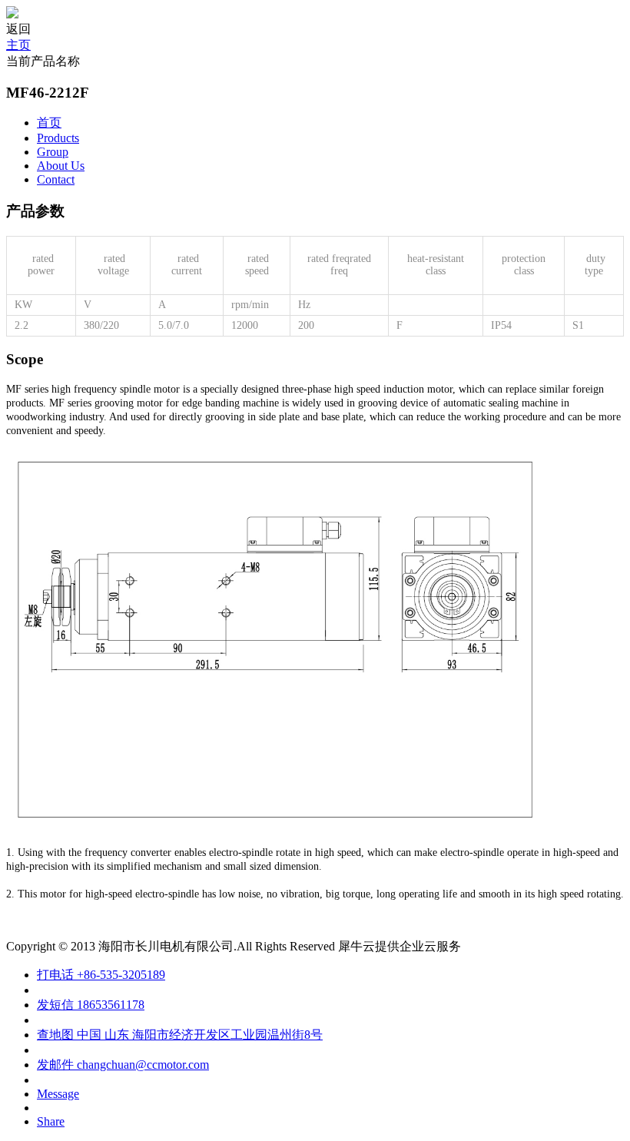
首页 (49, 122)
